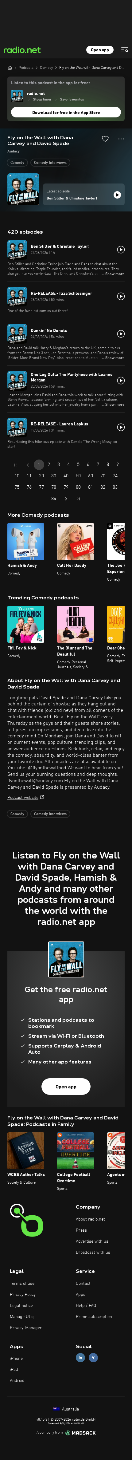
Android (17, 1381)
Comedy (17, 163)
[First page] (16, 465)
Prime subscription (94, 1317)
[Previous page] (28, 465)
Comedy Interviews (50, 163)
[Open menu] (124, 49)
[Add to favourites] (105, 139)
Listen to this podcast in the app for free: (50, 83)
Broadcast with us (93, 1252)
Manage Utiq (22, 1317)
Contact (83, 1283)
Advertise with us (92, 1241)
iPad (14, 1369)
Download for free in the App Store (66, 113)
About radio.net (90, 1219)
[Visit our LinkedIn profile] (80, 1358)
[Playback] (117, 195)
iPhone (16, 1358)
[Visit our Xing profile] (93, 1358)
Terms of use (22, 1283)
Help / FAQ (86, 1306)
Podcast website (22, 797)
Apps (80, 1294)
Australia (70, 1409)
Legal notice (21, 1306)
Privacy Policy (23, 1294)
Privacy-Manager (26, 1328)
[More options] (121, 139)
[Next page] (66, 499)
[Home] (9, 67)
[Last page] (78, 499)
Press (81, 1230)
